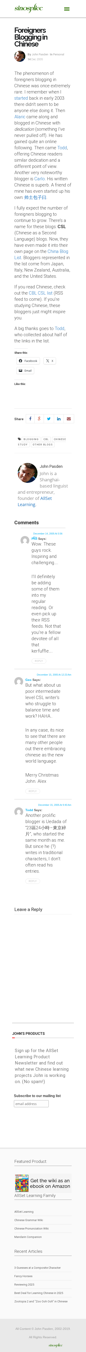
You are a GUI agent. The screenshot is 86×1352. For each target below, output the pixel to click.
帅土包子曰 (35, 197)
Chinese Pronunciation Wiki (31, 1228)
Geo (28, 680)
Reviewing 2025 (24, 1284)
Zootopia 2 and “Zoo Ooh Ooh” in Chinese (40, 1301)
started (21, 98)
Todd (62, 147)
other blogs (43, 444)
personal (58, 54)
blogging (31, 439)
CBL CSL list (40, 293)
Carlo (39, 178)
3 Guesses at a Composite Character (37, 1267)
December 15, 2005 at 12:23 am (54, 674)
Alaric (19, 116)
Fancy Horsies (23, 1276)
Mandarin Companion (28, 1237)
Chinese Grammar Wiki (28, 1220)
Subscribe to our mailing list (37, 1096)
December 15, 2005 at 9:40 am (54, 805)
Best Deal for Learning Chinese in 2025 (38, 1293)
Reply (39, 661)
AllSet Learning (35, 501)
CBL (46, 439)
